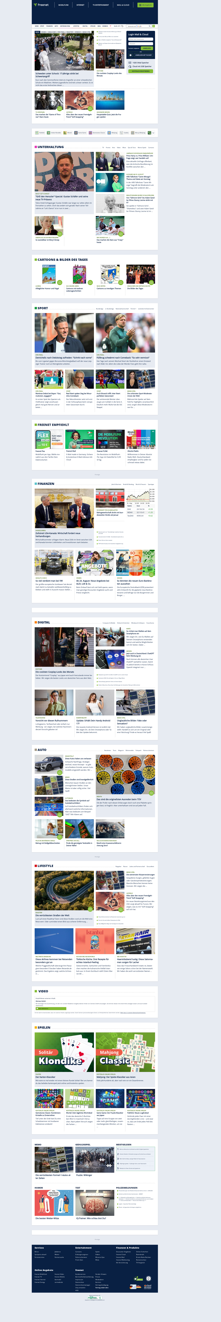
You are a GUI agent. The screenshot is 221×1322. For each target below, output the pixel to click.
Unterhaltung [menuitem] (65, 26)
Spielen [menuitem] (92, 26)
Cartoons (151, 147)
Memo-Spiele (142, 147)
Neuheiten (107, 750)
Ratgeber (118, 866)
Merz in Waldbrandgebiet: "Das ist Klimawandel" (110, 40)
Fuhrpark (138, 750)
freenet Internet (40, 1279)
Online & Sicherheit (123, 622)
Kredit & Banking (128, 484)
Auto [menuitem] (56, 26)
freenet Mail (120, 1257)
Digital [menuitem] (85, 26)
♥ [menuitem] (110, 26)
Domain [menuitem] (105, 26)
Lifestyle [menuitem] (76, 26)
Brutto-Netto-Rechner (143, 1257)
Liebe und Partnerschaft (137, 866)
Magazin (121, 750)
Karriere (98, 1282)
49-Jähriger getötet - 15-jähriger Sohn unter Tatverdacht (133, 1163)
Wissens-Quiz (100, 1257)
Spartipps (151, 484)
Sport (43, 308)
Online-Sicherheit (142, 1252)
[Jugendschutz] (94, 1297)
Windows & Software (138, 622)
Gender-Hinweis (100, 1274)
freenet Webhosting (123, 1260)
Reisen (125, 866)
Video (119, 147)
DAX (129, 509)
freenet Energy (40, 1282)
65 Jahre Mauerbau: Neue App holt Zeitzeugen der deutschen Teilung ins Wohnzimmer (119, 685)
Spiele (97, 1252)
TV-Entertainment (101, 5)
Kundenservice (80, 1274)
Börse (37, 1252)
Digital (44, 622)
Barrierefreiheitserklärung (84, 1277)
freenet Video (59, 1274)
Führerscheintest (148, 750)
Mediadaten (99, 1279)
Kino (113, 147)
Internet (80, 5)
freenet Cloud (120, 1254)
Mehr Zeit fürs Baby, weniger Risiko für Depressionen (132, 1159)
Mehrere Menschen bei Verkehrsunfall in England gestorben (134, 1149)
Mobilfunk (63, 5)
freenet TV (38, 1277)
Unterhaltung (51, 147)
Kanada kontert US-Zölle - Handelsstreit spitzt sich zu (111, 537)
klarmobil (58, 1279)
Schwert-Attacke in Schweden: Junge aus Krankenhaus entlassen (135, 1154)
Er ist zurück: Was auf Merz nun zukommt (108, 36)
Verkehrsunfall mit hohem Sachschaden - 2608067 (131, 1194)
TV (103, 147)
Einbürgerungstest (81, 1254)
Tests (114, 750)
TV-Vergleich (140, 1262)
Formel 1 (133, 308)
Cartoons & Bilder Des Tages (63, 260)
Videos (97, 1254)
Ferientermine (39, 1257)
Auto (42, 750)
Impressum (79, 1279)
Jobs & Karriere (116, 484)
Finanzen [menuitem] (49, 26)
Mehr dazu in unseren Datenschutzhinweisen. (133, 1012)
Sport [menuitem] (42, 26)
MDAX (129, 512)
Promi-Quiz (79, 1260)
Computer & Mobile (109, 622)
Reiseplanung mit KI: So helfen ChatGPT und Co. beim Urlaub (113, 674)
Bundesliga (99, 308)
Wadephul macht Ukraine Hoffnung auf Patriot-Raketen (109, 32)
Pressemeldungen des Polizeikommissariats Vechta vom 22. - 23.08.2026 (136, 1190)
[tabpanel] (64, 56)
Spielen (44, 1027)
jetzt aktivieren (43, 1008)
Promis (108, 147)
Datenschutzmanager (82, 1285)
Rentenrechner (141, 1260)
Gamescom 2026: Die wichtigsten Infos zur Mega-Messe (111, 678)
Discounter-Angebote (123, 1252)
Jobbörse (58, 1252)
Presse (97, 1277)
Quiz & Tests (132, 147)
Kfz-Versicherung (122, 1262)
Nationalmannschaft (122, 308)
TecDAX (130, 516)
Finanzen (46, 484)
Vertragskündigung (101, 1285)
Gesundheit (150, 866)
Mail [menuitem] (99, 26)
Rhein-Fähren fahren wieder (105, 540)
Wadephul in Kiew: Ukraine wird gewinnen (130, 1168)
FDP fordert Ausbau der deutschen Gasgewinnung (110, 543)
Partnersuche (59, 1257)
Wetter (57, 1254)
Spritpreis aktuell (40, 1254)
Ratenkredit (140, 1254)
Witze (124, 147)
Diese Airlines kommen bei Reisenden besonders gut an (111, 917)
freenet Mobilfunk (41, 1274)
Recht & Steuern (141, 484)
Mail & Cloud (123, 5)
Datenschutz (79, 1282)
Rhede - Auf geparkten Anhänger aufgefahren (130, 1207)
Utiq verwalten (80, 1287)
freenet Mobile (60, 1277)
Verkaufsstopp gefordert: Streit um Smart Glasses (110, 681)
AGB (76, 1290)
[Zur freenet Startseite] (41, 5)
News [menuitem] (37, 26)
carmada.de (59, 1282)
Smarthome (150, 622)
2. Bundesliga (109, 308)
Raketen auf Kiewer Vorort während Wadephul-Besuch (109, 44)
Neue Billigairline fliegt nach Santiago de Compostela (110, 923)
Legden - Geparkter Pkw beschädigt (127, 1204)
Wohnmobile (130, 750)
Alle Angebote (147, 5)
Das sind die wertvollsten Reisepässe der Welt (109, 920)
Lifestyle (45, 866)
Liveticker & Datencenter (146, 308)
